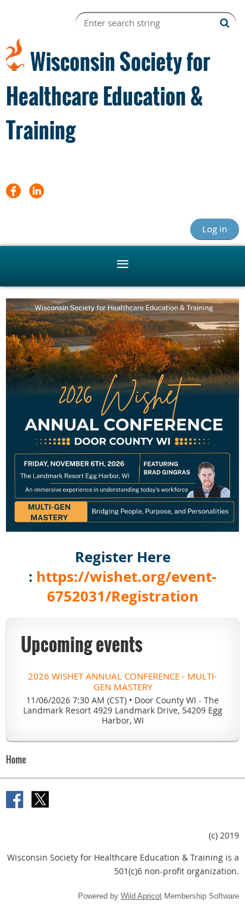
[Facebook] (13, 190)
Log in (214, 229)
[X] (40, 799)
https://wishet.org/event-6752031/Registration (126, 586)
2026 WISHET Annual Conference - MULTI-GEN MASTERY (122, 681)
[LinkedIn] (36, 190)
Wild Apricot (141, 896)
